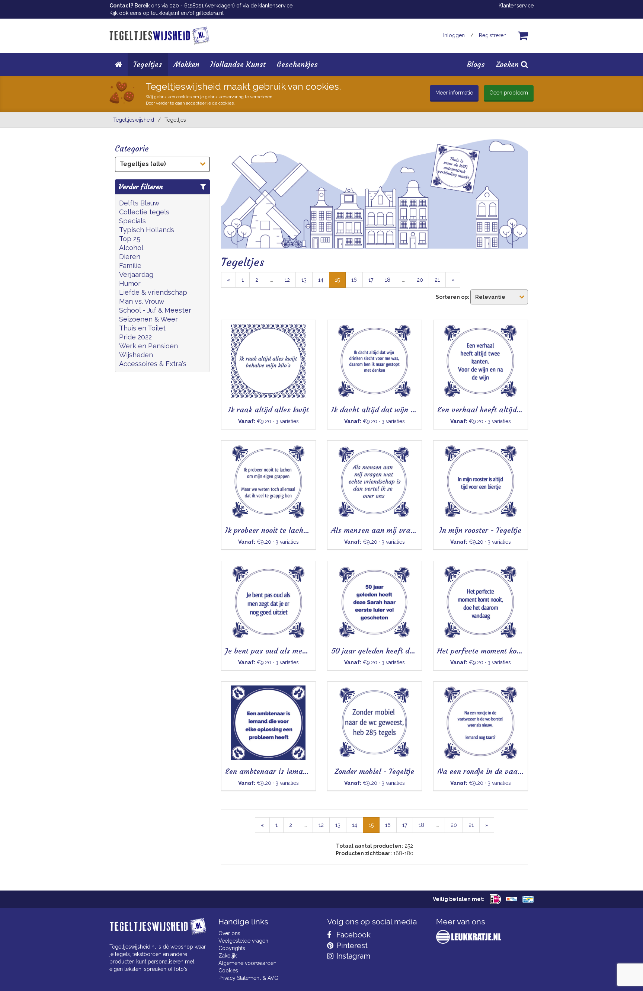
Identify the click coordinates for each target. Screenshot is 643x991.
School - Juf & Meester (155, 310)
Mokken (186, 64)
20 (420, 280)
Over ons (229, 933)
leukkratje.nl (165, 13)
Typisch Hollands (146, 230)
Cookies (228, 971)
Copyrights (231, 948)
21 (437, 280)
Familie (130, 265)
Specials (132, 221)
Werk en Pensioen (148, 346)
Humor (130, 283)
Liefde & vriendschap (153, 292)
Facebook (353, 934)
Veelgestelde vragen (243, 941)
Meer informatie (454, 93)
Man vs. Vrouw (141, 301)
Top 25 (129, 239)
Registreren (492, 35)
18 (387, 280)
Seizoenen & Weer (148, 319)
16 (354, 280)
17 (370, 280)
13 (304, 280)
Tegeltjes (147, 64)
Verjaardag (136, 274)
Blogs (476, 64)
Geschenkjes (297, 64)
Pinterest (351, 945)
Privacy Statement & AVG (248, 978)
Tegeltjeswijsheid (133, 120)
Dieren (129, 256)
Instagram (352, 956)
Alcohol (131, 248)
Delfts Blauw (139, 203)
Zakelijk (227, 956)
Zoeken (508, 64)
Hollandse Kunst (238, 64)
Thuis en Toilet (142, 328)
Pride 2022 (135, 337)
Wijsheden (136, 355)
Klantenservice (516, 6)
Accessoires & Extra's (152, 364)
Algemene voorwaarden (247, 963)
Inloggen (454, 35)
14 (320, 280)
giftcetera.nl (210, 13)
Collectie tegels (144, 212)
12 (287, 280)
